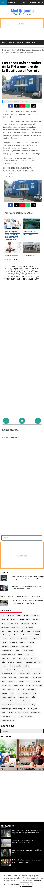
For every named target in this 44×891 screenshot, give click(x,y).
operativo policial (18, 685)
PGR (18, 689)
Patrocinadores (37, 685)
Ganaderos (11, 662)
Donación (22, 643)
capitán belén (15, 627)
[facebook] (32, 2)
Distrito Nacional (35, 639)
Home (3, 2)
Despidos (24, 639)
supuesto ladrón (35, 712)
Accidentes (35, 615)
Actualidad (14, 619)
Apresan (34, 623)
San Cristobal (25, 701)
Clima (23, 631)
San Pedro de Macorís (8, 705)
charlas (16, 631)
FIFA (14, 658)
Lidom (35, 674)
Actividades (4, 619)
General (19, 662)
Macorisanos (12, 678)
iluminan (29, 670)
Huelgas (22, 670)
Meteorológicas (23, 678)
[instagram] (42, 2)
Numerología (30, 42)
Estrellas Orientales (27, 650)
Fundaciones (33, 658)
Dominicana (13, 643)
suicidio (25, 712)
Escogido (16, 650)
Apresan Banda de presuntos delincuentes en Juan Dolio (20, 596)
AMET (3, 623)
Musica (11, 681)
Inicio (4, 42)
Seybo (3, 712)
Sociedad (18, 712)
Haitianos (4, 666)
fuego (25, 658)
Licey (28, 674)
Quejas (3, 697)
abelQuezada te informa (13, 615)
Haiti (39, 662)
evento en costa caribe (8, 654)
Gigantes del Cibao (30, 662)
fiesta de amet (5, 658)
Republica (21, 697)
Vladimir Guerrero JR (7, 720)
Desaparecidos (14, 639)
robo (27, 697)
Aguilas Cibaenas (25, 619)
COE (28, 631)
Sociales (10, 712)
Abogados (26, 615)
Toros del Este (5, 716)
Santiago (32, 705)
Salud (16, 701)
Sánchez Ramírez (22, 705)
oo (9, 685)
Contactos (21, 2)
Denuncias (17, 635)
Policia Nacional (31, 689)
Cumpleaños (36, 631)
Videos (30, 716)
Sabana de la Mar (6, 701)
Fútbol (3, 662)
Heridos (26, 666)
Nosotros (11, 2)
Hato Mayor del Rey (15, 666)
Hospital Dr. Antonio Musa (9, 670)
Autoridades (5, 627)
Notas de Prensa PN (34, 681)
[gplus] (39, 2)
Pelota (3, 689)
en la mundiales (26, 646)
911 (2, 615)
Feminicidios (30, 654)
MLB (32, 678)
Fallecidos (20, 654)
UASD (14, 716)
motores (38, 678)
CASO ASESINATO (27, 627)
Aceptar (26, 884)
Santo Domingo (6, 709)
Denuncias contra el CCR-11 (31, 635)
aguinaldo (36, 619)
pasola (28, 685)
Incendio (37, 670)
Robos (33, 697)
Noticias (3, 685)
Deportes (20, 42)
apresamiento (25, 623)
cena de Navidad (6, 631)
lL (39, 674)
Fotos (19, 658)
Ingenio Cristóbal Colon (8, 674)
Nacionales (22, 681)
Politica (12, 693)
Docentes (4, 643)
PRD (18, 693)
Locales (11, 42)
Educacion (31, 643)
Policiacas (4, 693)
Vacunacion (22, 716)
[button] (10, 106)
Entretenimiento (6, 650)
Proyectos (33, 693)
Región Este (11, 697)
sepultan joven (32, 709)
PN (23, 689)
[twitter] (35, 2)
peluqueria (11, 689)
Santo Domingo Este (19, 709)
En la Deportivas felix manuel (10, 646)
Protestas (25, 693)
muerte (3, 681)
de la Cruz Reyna (6, 635)
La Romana (21, 674)
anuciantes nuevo (13, 623)
